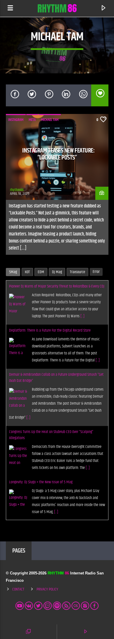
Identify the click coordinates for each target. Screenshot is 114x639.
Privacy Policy (47, 589)
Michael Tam (49, 120)
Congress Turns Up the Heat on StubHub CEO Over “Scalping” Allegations (51, 435)
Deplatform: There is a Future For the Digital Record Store (50, 330)
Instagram (15, 120)
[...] (82, 316)
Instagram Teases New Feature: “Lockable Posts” (58, 154)
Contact (18, 589)
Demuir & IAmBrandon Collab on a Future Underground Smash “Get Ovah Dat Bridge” (56, 377)
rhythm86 (17, 190)
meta (32, 120)
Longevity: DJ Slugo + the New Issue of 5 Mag (40, 482)
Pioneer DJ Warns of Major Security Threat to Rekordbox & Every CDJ (56, 286)
